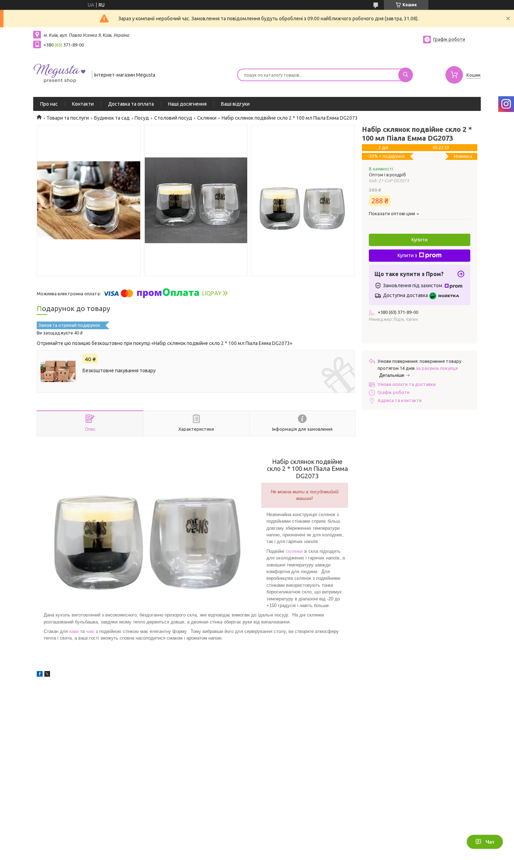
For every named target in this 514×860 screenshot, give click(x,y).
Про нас (49, 103)
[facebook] (40, 675)
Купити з (407, 255)
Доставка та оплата (131, 103)
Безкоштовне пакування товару (119, 370)
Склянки (206, 118)
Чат (490, 842)
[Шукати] (405, 75)
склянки (294, 551)
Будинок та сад (112, 118)
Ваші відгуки (235, 103)
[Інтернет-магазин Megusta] (59, 74)
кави (74, 631)
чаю (90, 631)
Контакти (83, 103)
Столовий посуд (173, 118)
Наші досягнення (187, 103)
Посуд (142, 118)
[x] (47, 675)
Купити (420, 239)
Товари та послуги (68, 118)
